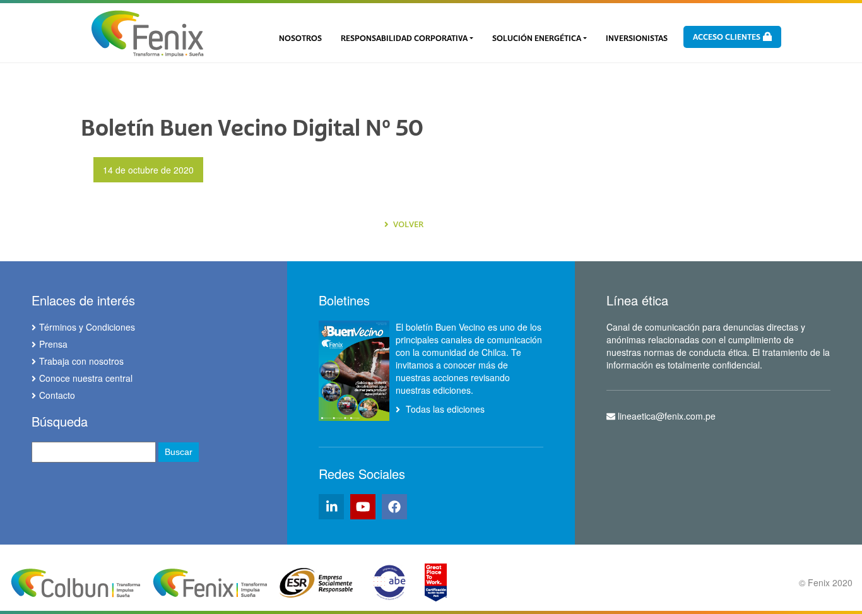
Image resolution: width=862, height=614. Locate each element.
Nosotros (300, 38)
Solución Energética (536, 38)
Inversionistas (637, 38)
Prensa (53, 344)
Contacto (57, 395)
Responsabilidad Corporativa (404, 38)
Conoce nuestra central (86, 378)
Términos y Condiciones (87, 327)
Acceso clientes (727, 37)
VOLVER (407, 224)
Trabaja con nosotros (81, 361)
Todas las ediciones (444, 409)
